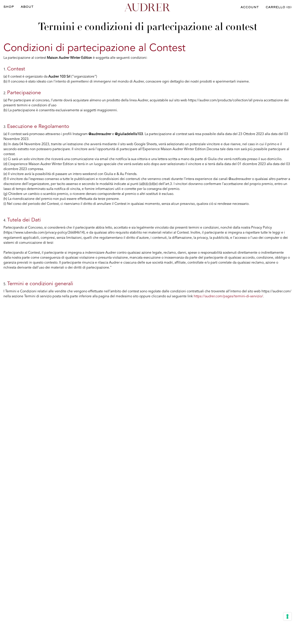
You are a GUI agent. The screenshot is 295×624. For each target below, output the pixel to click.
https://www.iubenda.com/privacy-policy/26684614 (44, 232)
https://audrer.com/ (276, 291)
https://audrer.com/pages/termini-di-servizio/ (228, 296)
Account (250, 7)
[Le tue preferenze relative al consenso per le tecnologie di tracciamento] (287, 616)
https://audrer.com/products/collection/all (220, 100)
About (27, 7)
